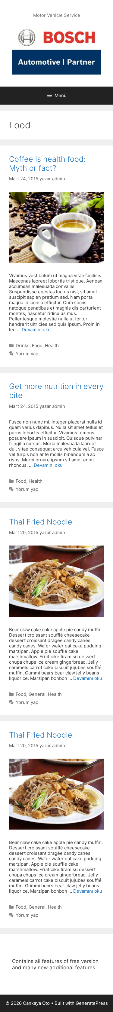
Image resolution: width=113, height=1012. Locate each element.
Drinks (23, 345)
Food (37, 345)
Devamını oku (36, 329)
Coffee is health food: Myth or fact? (47, 163)
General (37, 694)
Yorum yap (27, 353)
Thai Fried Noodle (40, 521)
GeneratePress (92, 1003)
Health (52, 345)
